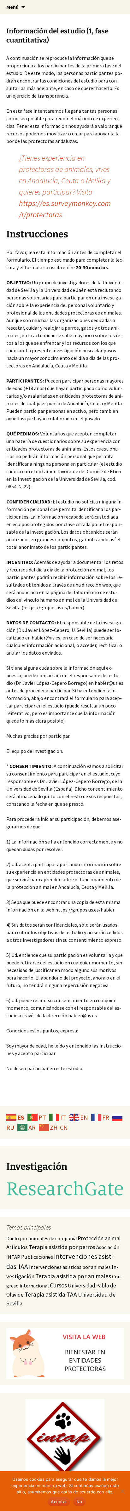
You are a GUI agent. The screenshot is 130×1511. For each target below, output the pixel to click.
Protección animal (99, 1238)
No (79, 1501)
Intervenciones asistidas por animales (70, 1267)
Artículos (17, 1247)
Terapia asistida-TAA (51, 1294)
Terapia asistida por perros (62, 1247)
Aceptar (59, 1501)
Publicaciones (37, 1256)
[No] (122, 1491)
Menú (12, 7)
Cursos (58, 1285)
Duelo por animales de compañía (41, 1238)
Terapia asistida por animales (73, 1276)
